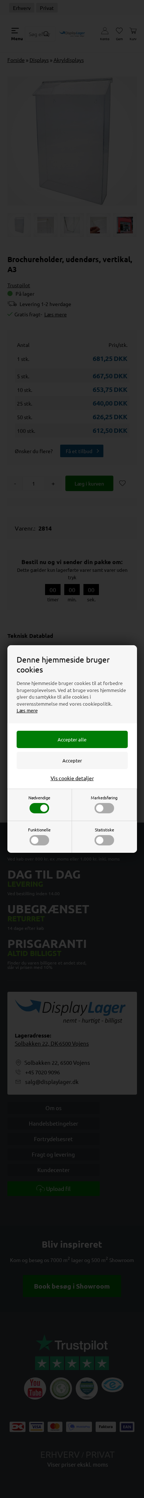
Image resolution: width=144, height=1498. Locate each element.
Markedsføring (104, 797)
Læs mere (27, 710)
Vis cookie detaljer (72, 778)
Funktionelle (39, 830)
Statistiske (104, 830)
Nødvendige (39, 797)
